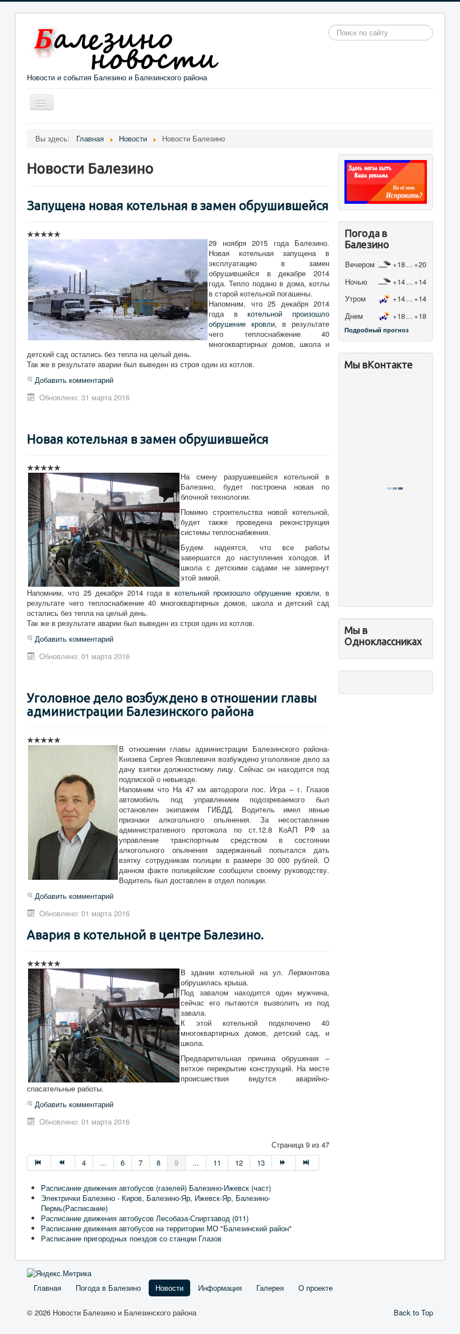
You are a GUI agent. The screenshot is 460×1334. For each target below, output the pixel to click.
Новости (169, 1287)
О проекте (315, 1287)
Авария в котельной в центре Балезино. (145, 935)
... (103, 1162)
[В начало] (39, 1163)
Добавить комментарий (74, 379)
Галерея (270, 1287)
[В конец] (307, 1163)
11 (217, 1162)
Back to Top (413, 1312)
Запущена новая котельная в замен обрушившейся (178, 205)
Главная (47, 1287)
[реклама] (385, 181)
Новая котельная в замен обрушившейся (148, 439)
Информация (220, 1287)
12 (239, 1162)
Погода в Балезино (108, 1287)
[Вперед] (284, 1163)
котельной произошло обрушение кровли (269, 318)
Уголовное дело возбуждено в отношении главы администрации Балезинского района (172, 704)
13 (261, 1162)
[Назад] (63, 1163)
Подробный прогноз (376, 330)
